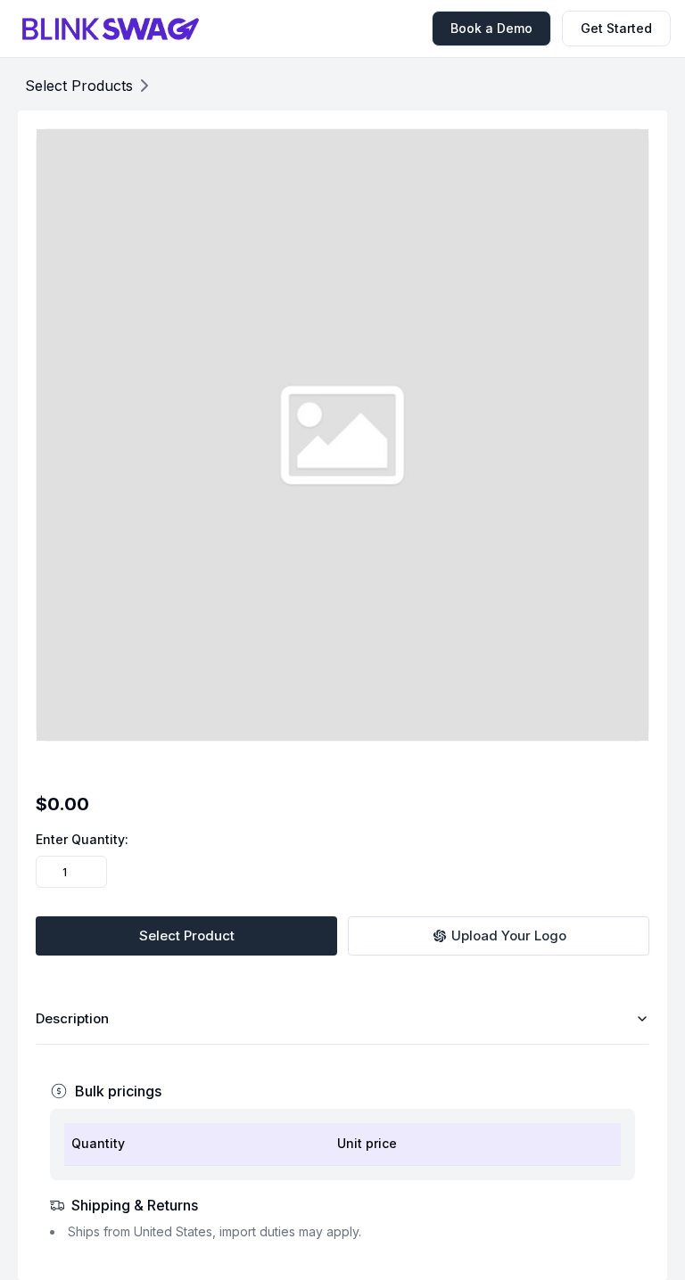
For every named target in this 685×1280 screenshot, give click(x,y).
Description (72, 1018)
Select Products (79, 85)
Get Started (616, 28)
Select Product (187, 935)
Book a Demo (491, 28)
